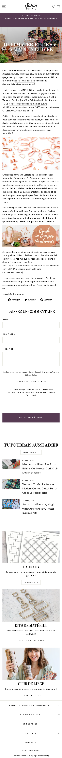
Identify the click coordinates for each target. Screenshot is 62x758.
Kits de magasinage (31, 640)
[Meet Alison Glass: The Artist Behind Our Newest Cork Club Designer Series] (11, 464)
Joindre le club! (31, 695)
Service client (30, 714)
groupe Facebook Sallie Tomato (42, 214)
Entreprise (30, 724)
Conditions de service (34, 392)
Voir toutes (31, 452)
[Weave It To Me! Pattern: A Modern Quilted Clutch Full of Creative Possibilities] (11, 484)
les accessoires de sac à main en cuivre (28, 103)
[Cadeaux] (31, 547)
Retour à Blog (33, 417)
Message (8, 349)
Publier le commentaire (31, 381)
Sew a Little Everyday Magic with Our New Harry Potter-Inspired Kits (38, 508)
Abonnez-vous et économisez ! (30, 705)
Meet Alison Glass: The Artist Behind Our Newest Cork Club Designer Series (40, 468)
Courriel (8, 334)
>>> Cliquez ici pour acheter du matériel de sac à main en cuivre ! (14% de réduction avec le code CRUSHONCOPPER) (30, 269)
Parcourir (31, 582)
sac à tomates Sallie (25, 80)
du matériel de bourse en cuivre (18, 84)
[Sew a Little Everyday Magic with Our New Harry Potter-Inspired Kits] (11, 504)
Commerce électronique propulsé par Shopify (31, 756)
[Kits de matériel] (31, 605)
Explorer (30, 733)
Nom (5, 319)
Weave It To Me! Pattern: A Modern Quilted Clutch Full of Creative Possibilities (39, 488)
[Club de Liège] (31, 664)
